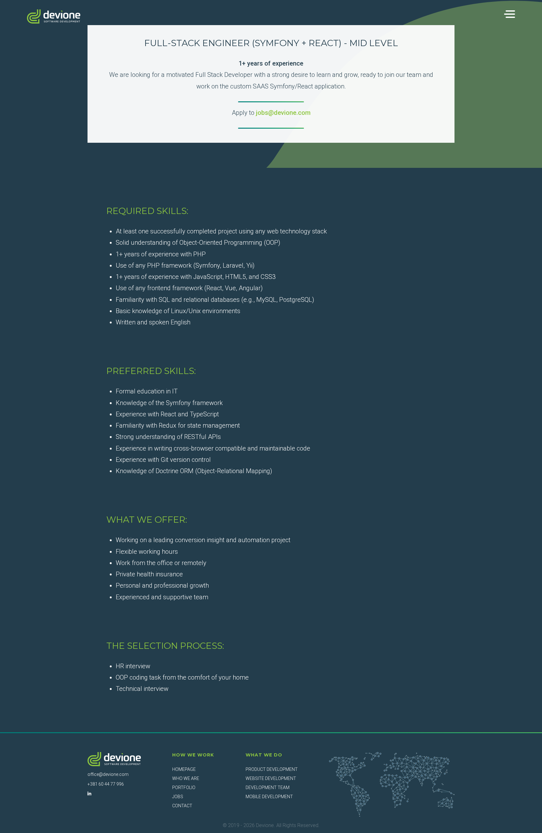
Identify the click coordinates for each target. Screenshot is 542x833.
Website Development (271, 778)
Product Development (272, 769)
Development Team (268, 787)
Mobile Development (269, 796)
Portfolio (183, 787)
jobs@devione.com (283, 112)
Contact (182, 806)
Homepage (184, 769)
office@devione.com (108, 774)
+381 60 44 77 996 (106, 784)
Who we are (185, 778)
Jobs (177, 796)
